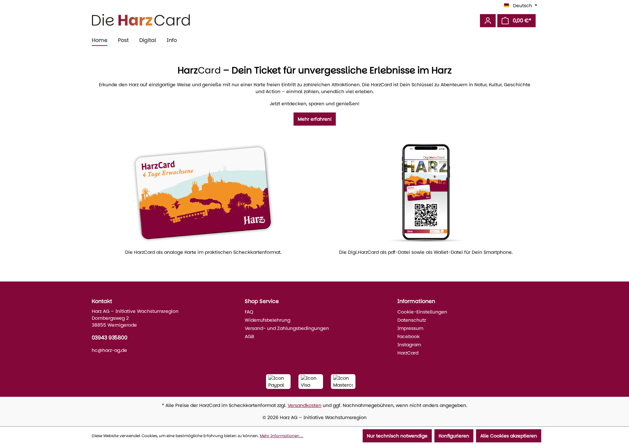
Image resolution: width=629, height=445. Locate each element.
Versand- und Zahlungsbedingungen (287, 328)
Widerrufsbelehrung (267, 320)
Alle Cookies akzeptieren (508, 436)
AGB (249, 336)
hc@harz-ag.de (109, 350)
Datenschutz (411, 320)
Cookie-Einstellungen (422, 312)
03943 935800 (109, 337)
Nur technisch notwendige (397, 436)
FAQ (249, 312)
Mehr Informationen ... (281, 435)
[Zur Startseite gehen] (141, 20)
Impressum (410, 328)
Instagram (409, 344)
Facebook (408, 336)
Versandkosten (304, 405)
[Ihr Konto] (488, 20)
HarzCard (407, 353)
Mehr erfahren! (315, 119)
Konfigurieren (454, 436)
